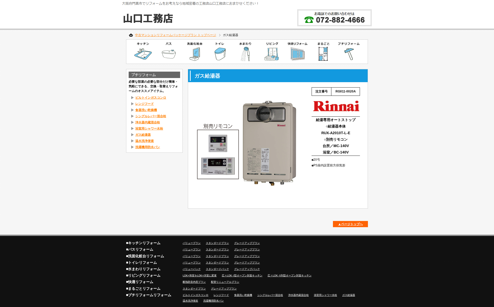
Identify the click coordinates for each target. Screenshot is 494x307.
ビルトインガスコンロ (150, 97)
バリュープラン (192, 243)
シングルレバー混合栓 (150, 116)
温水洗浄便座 (144, 141)
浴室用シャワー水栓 (149, 128)
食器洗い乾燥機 (146, 110)
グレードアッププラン (247, 243)
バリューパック (192, 269)
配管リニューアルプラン (225, 281)
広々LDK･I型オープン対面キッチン (242, 275)
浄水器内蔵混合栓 (147, 122)
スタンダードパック (217, 269)
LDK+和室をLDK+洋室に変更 (200, 275)
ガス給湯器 (143, 135)
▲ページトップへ (350, 224)
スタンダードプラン (217, 243)
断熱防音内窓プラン (194, 281)
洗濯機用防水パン (147, 147)
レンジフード (144, 104)
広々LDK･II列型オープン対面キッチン (290, 275)
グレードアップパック (247, 269)
